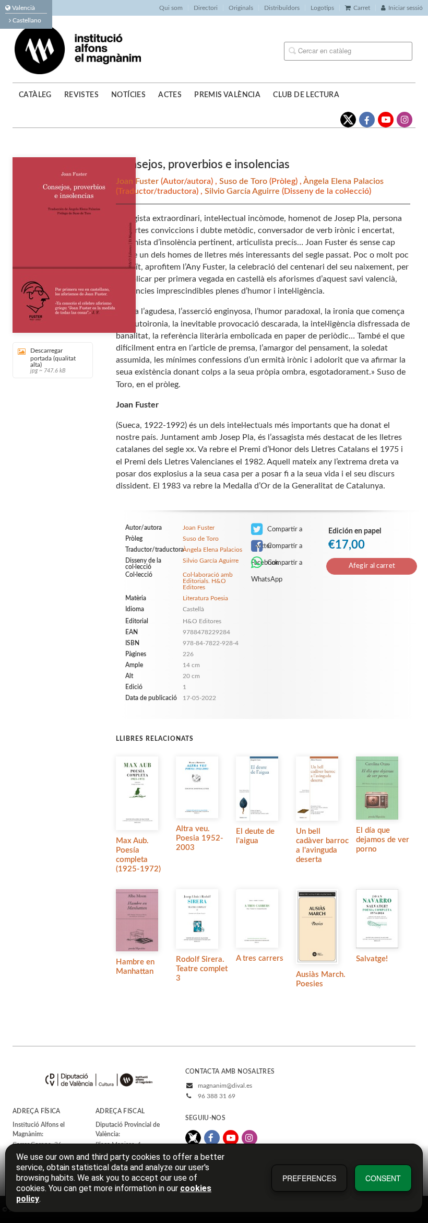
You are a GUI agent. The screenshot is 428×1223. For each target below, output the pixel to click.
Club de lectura (306, 95)
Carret (361, 8)
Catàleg (35, 95)
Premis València (227, 95)
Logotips (322, 8)
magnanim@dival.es (225, 1085)
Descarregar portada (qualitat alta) (53, 360)
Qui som (171, 8)
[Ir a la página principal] (78, 48)
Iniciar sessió (405, 8)
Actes (170, 95)
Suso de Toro (244, 181)
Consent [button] (383, 1178)
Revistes (81, 95)
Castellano (26, 20)
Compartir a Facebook (276, 548)
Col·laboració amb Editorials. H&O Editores (208, 581)
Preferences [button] (309, 1178)
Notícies (128, 95)
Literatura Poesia (205, 598)
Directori (206, 8)
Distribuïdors (282, 8)
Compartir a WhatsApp (276, 565)
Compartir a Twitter (276, 532)
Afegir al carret (372, 566)
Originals (241, 8)
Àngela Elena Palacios (343, 181)
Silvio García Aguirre (243, 191)
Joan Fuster (138, 181)
